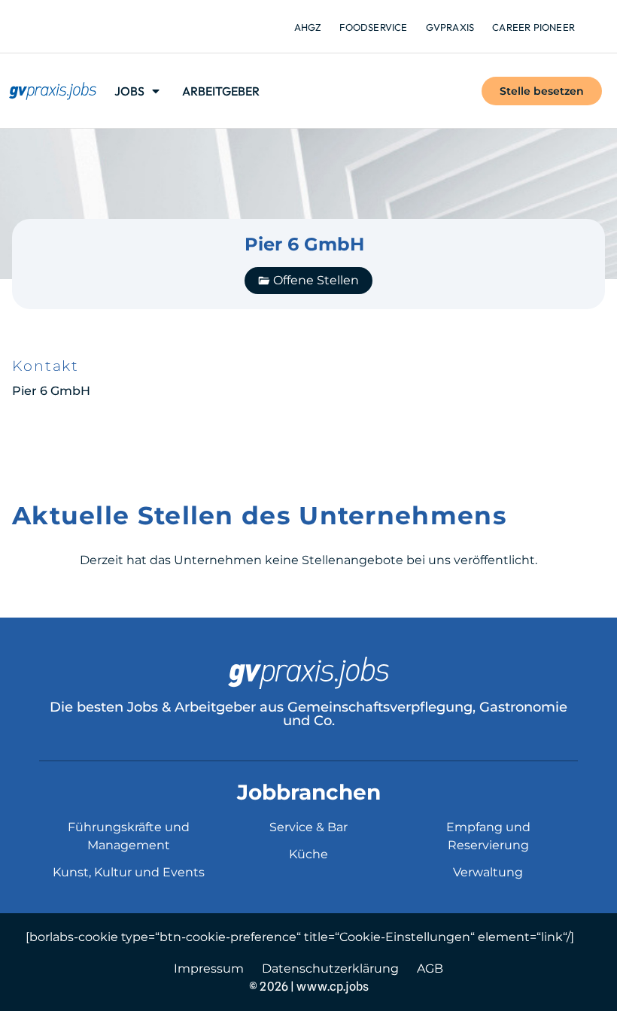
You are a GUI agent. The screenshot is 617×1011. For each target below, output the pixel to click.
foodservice (373, 27)
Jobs (129, 91)
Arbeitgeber (221, 91)
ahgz (308, 27)
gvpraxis (450, 27)
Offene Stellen (316, 280)
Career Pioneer (533, 27)
